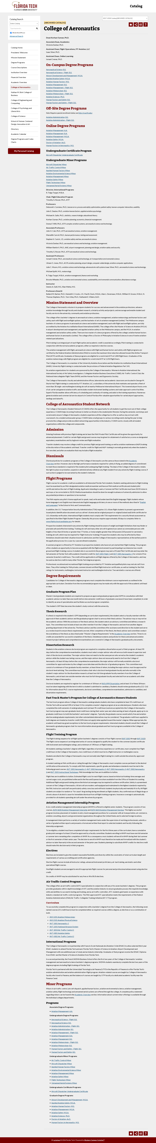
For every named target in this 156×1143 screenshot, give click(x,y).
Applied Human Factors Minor (58, 170)
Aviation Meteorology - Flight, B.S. (59, 94)
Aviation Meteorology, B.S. (56, 91)
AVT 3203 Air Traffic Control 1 (62, 930)
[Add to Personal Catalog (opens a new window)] (131, 24)
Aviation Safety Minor (54, 179)
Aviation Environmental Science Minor (61, 173)
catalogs (56, 1140)
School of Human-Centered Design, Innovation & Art (21, 122)
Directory (15, 129)
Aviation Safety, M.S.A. (55, 139)
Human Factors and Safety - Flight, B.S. (61, 103)
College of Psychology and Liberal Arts (21, 109)
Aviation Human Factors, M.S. (57, 82)
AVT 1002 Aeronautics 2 (96, 769)
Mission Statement (18, 57)
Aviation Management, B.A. (56, 133)
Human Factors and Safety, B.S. (58, 100)
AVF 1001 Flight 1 (103, 554)
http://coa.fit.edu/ (85, 113)
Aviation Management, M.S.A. (57, 136)
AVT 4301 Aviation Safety (60, 933)
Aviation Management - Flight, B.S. (59, 87)
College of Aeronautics (20, 87)
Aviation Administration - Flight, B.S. (60, 120)
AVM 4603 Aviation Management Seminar (107, 810)
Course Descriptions (19, 67)
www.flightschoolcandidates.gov (59, 521)
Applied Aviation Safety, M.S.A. (58, 78)
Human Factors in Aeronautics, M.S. (60, 145)
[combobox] (125, 18)
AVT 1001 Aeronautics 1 (123, 554)
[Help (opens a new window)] (145, 24)
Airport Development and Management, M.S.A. (64, 75)
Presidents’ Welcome (19, 52)
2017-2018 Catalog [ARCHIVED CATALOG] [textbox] (117, 18)
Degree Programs (18, 62)
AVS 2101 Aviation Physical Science (63, 920)
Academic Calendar (18, 134)
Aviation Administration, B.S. (57, 117)
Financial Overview (18, 77)
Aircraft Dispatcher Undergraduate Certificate (64, 155)
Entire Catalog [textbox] (15, 23)
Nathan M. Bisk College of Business (21, 93)
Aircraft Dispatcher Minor (56, 164)
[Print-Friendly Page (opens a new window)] (141, 24)
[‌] (24, 10)
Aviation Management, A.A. (56, 130)
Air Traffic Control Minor (56, 167)
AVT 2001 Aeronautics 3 (116, 769)
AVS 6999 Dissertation (111, 683)
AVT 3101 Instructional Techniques (64, 772)
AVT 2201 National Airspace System (64, 927)
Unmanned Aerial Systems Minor (59, 185)
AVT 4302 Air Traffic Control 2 (62, 936)
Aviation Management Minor (57, 176)
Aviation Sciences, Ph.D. (55, 97)
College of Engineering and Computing (21, 101)
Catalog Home (16, 47)
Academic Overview (19, 82)
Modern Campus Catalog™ (94, 1140)
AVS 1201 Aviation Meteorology (62, 917)
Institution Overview (19, 72)
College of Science (18, 116)
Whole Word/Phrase (18, 33)
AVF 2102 (141, 738)
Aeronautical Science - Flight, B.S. (59, 72)
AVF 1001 (126, 738)
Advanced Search (16, 36)
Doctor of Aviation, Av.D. (55, 142)
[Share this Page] (136, 24)
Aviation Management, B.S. (56, 84)
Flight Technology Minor (55, 182)
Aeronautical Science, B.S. (56, 69)
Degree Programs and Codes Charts (22, 140)
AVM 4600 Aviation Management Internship (70, 810)
